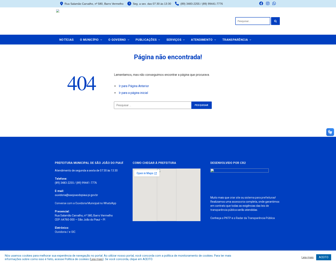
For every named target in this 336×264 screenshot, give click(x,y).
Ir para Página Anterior (134, 86)
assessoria (238, 201)
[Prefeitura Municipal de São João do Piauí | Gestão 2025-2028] (84, 21)
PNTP (227, 218)
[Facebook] (261, 4)
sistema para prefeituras (260, 197)
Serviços (173, 39)
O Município (89, 39)
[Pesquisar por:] (153, 105)
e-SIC (72, 231)
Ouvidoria (60, 231)
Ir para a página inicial (133, 93)
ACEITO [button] (323, 257)
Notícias (66, 39)
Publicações (146, 39)
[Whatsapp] (274, 4)
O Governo (117, 39)
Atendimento (202, 39)
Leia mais (97, 259)
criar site (235, 197)
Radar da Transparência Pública (255, 218)
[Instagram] (268, 4)
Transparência (235, 39)
